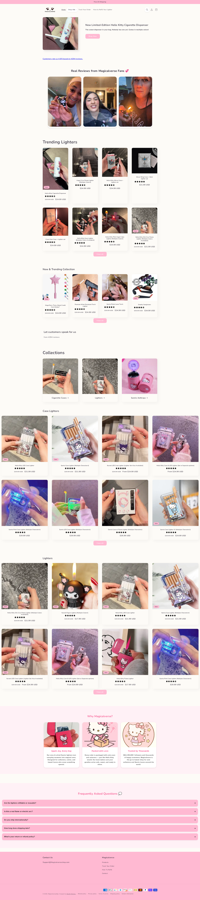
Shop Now (93, 36)
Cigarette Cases (59, 398)
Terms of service (103, 894)
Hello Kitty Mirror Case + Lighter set (115, 181)
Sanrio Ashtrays (138, 398)
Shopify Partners (71, 894)
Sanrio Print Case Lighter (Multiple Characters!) (24, 530)
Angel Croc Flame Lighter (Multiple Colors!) (85, 181)
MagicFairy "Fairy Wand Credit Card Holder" (55, 306)
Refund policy (82, 894)
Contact (105, 873)
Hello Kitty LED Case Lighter (24, 466)
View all (100, 254)
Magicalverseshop (53, 894)
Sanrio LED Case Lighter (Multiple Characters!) (75, 530)
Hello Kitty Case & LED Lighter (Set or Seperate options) (175, 466)
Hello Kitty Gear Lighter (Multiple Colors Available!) (85, 239)
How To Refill (107, 870)
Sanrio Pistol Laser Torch (115, 304)
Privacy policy (92, 894)
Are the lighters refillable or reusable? (20, 803)
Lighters (99, 398)
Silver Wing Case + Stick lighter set (144, 178)
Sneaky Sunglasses (144, 305)
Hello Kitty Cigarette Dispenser (55, 193)
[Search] (147, 9)
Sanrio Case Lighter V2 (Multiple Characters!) (175, 530)
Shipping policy (115, 894)
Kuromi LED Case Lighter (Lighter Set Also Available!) (125, 466)
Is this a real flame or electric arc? (18, 811)
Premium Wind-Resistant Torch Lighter (85, 305)
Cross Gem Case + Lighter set (55, 239)
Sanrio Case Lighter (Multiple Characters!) (75, 466)
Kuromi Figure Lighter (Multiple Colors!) (75, 613)
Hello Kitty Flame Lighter (125, 678)
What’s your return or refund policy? (19, 837)
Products (105, 862)
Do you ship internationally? (16, 820)
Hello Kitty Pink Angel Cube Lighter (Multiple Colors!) (114, 238)
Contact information (127, 894)
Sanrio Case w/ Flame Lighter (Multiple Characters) (125, 530)
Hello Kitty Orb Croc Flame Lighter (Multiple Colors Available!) (145, 239)
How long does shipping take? (17, 828)
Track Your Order (108, 866)
